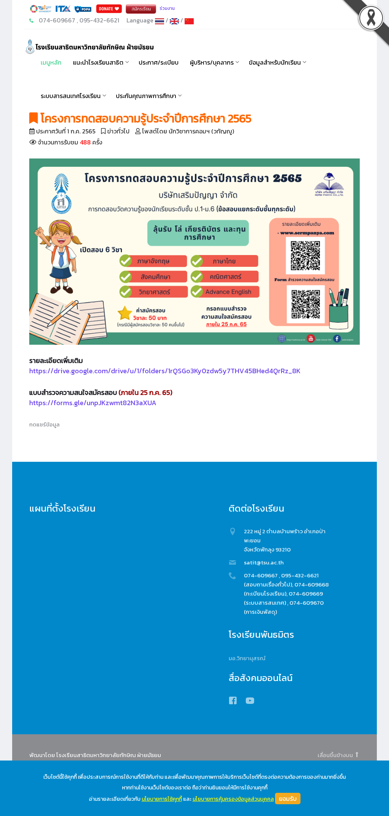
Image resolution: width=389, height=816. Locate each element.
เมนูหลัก (51, 62)
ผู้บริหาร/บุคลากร (212, 62)
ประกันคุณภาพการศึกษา (146, 95)
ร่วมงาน (167, 8)
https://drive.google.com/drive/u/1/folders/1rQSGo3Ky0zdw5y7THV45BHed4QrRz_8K (164, 371)
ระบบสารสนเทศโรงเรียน (71, 95)
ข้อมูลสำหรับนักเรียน (275, 62)
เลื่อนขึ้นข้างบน (336, 755)
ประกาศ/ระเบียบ (159, 62)
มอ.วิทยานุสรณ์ (247, 658)
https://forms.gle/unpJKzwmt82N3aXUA (93, 403)
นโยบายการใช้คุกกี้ (162, 799)
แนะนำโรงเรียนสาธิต (98, 62)
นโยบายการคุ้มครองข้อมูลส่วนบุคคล (233, 799)
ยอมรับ (288, 798)
